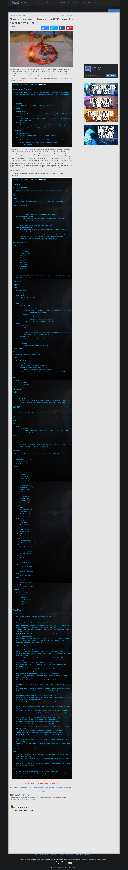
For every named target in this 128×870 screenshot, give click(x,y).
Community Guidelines (63, 854)
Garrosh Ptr (35, 787)
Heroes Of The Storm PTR (63, 787)
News (23, 15)
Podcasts (75, 3)
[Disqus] (41, 827)
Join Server (111, 75)
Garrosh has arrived (28, 69)
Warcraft (25, 3)
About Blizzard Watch (41, 854)
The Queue (87, 3)
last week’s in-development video (35, 151)
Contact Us (52, 854)
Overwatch (64, 3)
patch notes (56, 151)
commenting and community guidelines (24, 799)
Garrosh (20, 787)
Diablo (37, 3)
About (109, 3)
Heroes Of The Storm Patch (47, 787)
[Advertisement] (101, 26)
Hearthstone (49, 3)
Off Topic (98, 3)
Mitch (14, 26)
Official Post (42, 84)
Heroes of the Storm (15, 15)
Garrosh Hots (27, 787)
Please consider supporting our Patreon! (42, 783)
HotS (21, 71)
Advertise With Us (86, 854)
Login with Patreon (114, 11)
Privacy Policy (75, 854)
